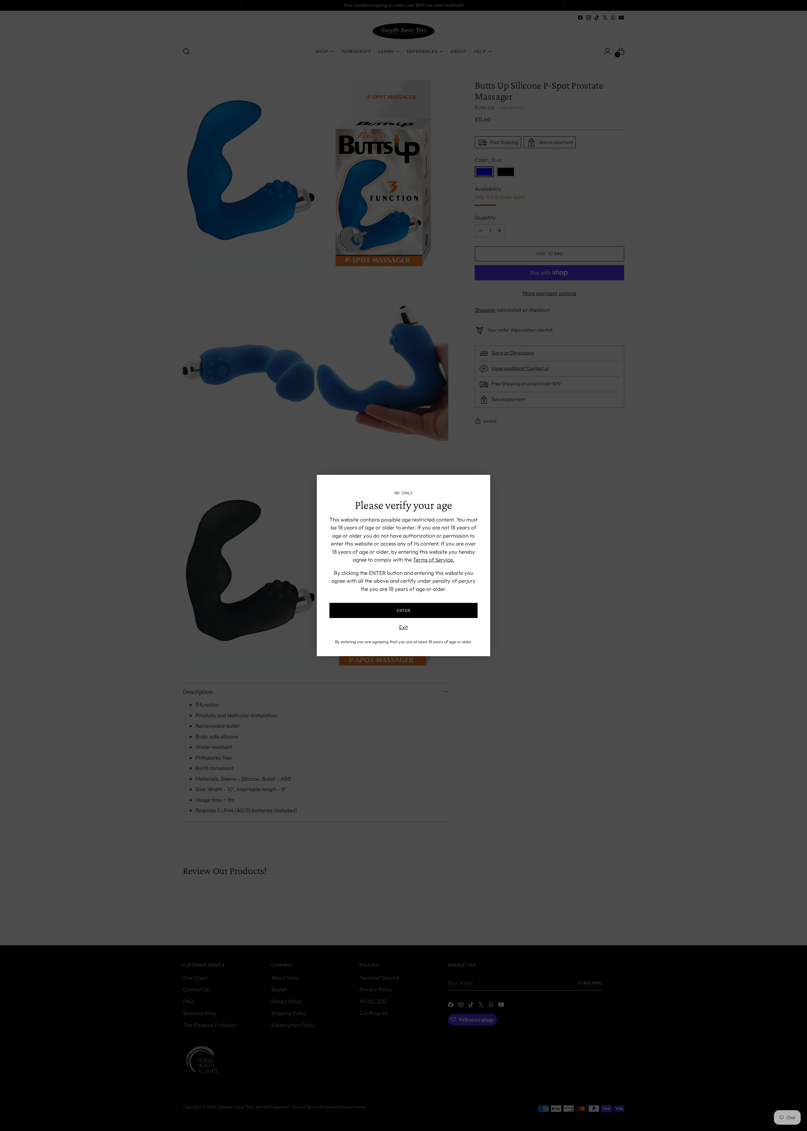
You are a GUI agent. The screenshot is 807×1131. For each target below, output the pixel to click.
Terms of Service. (433, 559)
